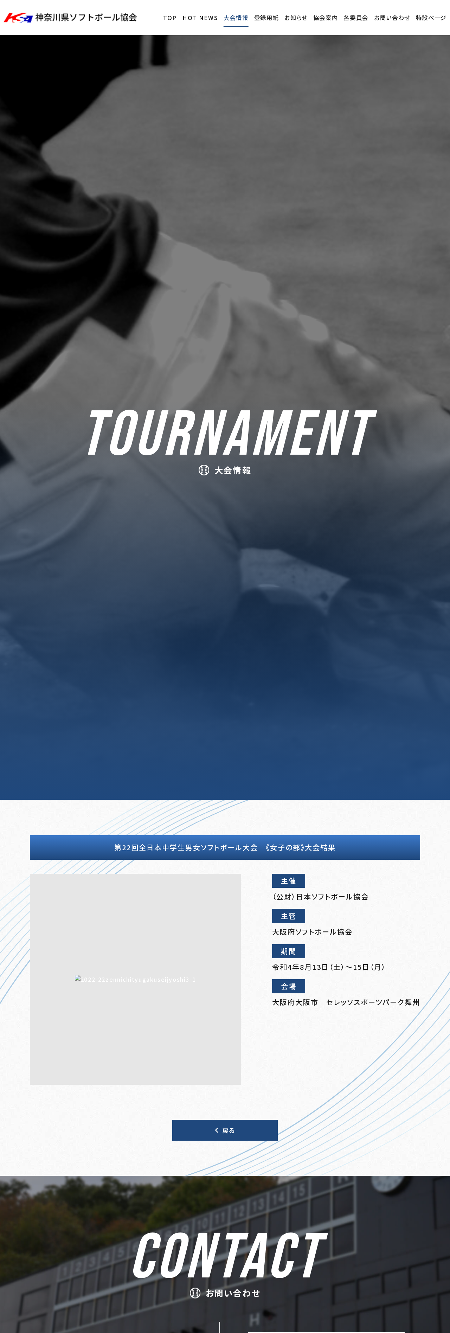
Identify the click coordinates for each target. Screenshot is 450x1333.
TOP (170, 17)
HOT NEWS (200, 17)
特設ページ (431, 17)
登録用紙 (266, 17)
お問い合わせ (392, 17)
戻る (229, 1130)
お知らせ (296, 17)
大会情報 (236, 17)
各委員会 (355, 17)
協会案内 (325, 17)
